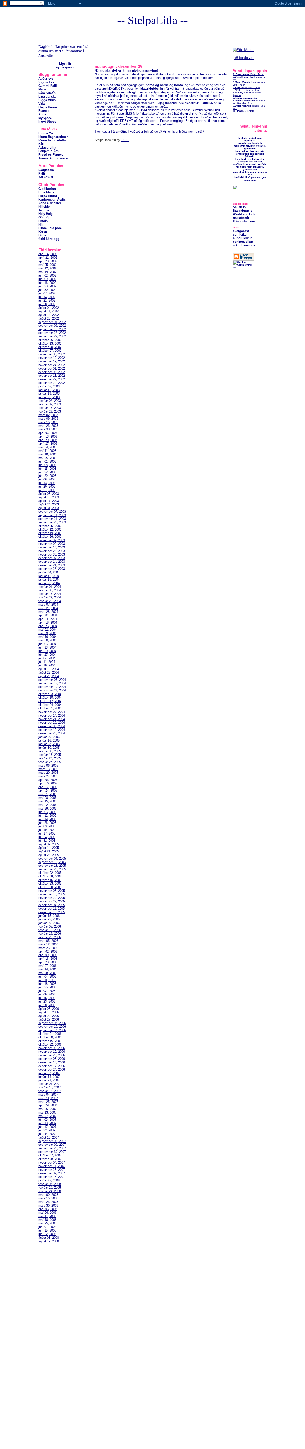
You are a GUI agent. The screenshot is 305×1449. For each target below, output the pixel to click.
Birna (42, 235)
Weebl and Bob (244, 214)
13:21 (125, 140)
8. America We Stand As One (249, 101)
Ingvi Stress (47, 121)
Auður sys (45, 78)
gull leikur (240, 234)
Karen (42, 231)
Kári (41, 144)
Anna (42, 114)
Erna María (46, 192)
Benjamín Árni (49, 151)
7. (245, 98)
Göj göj (43, 217)
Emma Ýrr (45, 133)
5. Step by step (246, 90)
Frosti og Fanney (50, 154)
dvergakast (241, 231)
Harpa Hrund (47, 196)
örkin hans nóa (244, 245)
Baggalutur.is (242, 210)
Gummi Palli (47, 86)
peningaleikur (243, 241)
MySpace (45, 118)
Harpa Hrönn (47, 107)
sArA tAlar (45, 177)
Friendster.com (244, 221)
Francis (43, 111)
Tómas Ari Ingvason (53, 158)
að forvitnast (244, 58)
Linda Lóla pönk (50, 228)
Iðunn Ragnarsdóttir (53, 137)
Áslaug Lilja (47, 147)
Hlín (41, 224)
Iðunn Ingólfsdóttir (52, 140)
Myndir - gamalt (65, 67)
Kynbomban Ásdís (52, 199)
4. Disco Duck (246, 87)
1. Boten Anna (248, 74)
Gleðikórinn (47, 189)
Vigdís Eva (46, 82)
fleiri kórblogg (48, 239)
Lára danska (47, 96)
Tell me (43, 210)
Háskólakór (241, 218)
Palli (41, 173)
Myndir (65, 64)
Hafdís (43, 221)
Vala (41, 103)
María (42, 89)
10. (238, 111)
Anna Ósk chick (49, 203)
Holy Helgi (46, 214)
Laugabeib (46, 170)
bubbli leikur (242, 238)
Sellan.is (239, 207)
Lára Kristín (47, 93)
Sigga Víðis (47, 100)
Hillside (44, 206)
